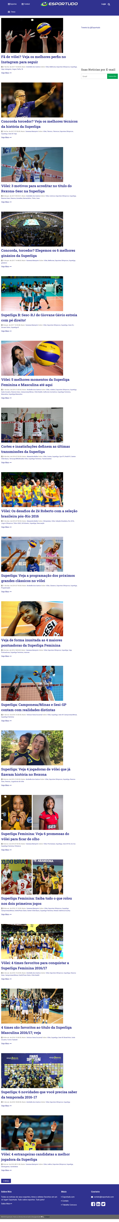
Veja (2, 69)
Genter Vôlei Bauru (33, 910)
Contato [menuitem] (65, 1201)
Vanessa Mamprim (31, 131)
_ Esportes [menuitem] (13, 4)
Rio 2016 (71, 521)
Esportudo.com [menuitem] (68, 1197)
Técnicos (56, 131)
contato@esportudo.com (104, 1197)
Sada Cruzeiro (6, 392)
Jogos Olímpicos (7, 523)
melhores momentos (50, 392)
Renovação (40, 523)
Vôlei (47, 67)
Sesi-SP (10, 134)
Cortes (49, 456)
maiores (26, 652)
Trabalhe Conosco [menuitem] (69, 1205)
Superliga (73, 67)
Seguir (14, 69)
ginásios (4, 263)
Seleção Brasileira (62, 521)
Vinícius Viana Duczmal (34, 715)
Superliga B (15, 327)
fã (22, 69)
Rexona (13, 198)
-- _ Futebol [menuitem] (25, 4)
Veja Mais (5, 73)
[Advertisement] (99, 48)
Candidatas (14, 1166)
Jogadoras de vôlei (17, 781)
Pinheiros (18, 846)
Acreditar (19, 198)
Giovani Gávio (5, 327)
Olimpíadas (47, 521)
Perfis (19, 69)
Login (103, 4)
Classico (53, 585)
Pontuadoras (5, 652)
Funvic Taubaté (12, 1040)
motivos (52, 196)
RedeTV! (68, 456)
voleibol (52, 389)
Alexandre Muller (32, 456)
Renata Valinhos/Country (62, 910)
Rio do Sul (71, 844)
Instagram (8, 69)
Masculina (4, 394)
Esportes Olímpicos (63, 67)
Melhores (53, 67)
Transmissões (46, 459)
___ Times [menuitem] (11, 12)
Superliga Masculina (15, 394)
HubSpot (47, 1217)
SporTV (61, 456)
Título (34, 198)
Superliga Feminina (64, 392)
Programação (5, 588)
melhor (49, 1164)
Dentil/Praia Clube (20, 910)
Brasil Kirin (67, 1037)
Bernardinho (27, 198)
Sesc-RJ (71, 325)
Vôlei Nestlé (38, 392)
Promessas (51, 844)
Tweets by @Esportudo (90, 27)
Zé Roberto (25, 523)
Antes (6, 1181)
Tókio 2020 (17, 523)
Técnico (49, 131)
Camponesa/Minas (27, 392)
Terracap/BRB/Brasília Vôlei (18, 459)
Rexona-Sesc (5, 198)
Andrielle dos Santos (33, 67)
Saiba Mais (5, 1204)
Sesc (38, 198)
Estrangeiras (5, 1166)
